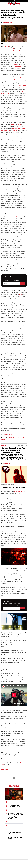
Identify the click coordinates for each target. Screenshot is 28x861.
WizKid (3, 439)
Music (6, 445)
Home (2, 445)
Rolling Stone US (9, 434)
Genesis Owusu (12, 768)
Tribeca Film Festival (7, 48)
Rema (19, 124)
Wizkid (6, 46)
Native (6, 769)
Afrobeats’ (16, 50)
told (20, 294)
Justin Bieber (22, 85)
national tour (18, 491)
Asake (13, 124)
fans (19, 136)
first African (18, 66)
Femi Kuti (14, 216)
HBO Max (16, 64)
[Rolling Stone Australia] (14, 4)
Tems (16, 80)
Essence (22, 78)
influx (13, 371)
